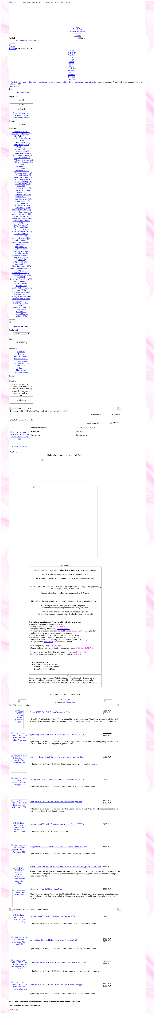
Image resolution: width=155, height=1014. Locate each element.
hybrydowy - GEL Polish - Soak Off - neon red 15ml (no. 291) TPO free (58, 824)
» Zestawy (22, 203)
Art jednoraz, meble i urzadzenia (21, 263)
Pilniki (71, 66)
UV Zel (71, 51)
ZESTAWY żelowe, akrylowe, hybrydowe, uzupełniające (21, 251)
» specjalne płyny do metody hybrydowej (21, 209)
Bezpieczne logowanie (21, 113)
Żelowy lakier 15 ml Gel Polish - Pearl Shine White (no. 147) (53, 940)
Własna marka (21, 361)
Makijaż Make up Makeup (21, 315)
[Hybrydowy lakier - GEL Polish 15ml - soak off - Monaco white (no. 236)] (19, 439)
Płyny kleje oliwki (21, 238)
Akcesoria (71, 70)
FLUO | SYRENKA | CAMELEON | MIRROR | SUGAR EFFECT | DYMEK (21, 232)
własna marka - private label (21, 222)
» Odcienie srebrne (22, 175)
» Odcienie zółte (22, 179)
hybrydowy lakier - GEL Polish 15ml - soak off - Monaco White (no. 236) (58, 847)
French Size (77, 29)
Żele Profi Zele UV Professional (21, 226)
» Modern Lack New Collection (23, 196)
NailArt (71, 62)
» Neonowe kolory (22, 188)
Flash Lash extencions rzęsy (21, 308)
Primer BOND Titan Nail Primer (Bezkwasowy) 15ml (50, 712)
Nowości (77, 33)
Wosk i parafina (21, 294)
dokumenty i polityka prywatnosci (21, 364)
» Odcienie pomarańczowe (21, 170)
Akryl (71, 59)
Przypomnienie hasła (21, 117)
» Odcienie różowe (23, 173)
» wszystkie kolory (22, 199)
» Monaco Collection (22, 149)
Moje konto (14, 86)
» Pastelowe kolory (23, 182)
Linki (15, 452)
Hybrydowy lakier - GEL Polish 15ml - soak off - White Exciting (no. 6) (57, 985)
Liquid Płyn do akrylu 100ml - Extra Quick (46, 889)
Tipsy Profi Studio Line (21, 279)
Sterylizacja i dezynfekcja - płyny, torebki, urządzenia (21, 244)
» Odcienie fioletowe (23, 162)
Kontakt (77, 36)
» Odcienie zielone (23, 177)
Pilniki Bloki (21, 281)
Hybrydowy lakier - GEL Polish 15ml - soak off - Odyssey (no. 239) (56, 802)
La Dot (21, 312)
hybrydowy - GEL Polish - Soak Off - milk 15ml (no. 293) (52, 916)
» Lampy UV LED (22, 205)
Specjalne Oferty (21, 240)
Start (77, 27)
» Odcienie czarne (23, 158)
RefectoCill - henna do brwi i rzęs (21, 269)
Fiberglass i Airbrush (21, 296)
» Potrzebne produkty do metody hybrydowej (22, 213)
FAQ (21, 368)
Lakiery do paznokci (21, 292)
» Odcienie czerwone (23, 160)
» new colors (22, 151)
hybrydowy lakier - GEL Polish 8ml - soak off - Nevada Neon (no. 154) (57, 779)
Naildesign (80, 431)
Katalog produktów (77, 31)
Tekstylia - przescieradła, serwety (21, 300)
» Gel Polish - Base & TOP (22, 139)
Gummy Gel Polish (21, 132)
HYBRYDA (71, 53)
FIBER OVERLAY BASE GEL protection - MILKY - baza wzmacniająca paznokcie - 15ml (65, 867)
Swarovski (71, 79)
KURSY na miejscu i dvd (21, 304)
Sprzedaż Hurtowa (21, 359)
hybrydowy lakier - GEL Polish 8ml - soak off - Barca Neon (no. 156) (56, 757)
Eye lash (71, 77)
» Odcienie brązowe (22, 155)
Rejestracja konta (21, 115)
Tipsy (71, 57)
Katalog (14, 82)
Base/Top (71, 55)
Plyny (71, 64)
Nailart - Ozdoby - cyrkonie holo (21, 289)
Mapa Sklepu (21, 370)
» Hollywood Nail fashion (23, 191)
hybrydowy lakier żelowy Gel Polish (33, 82)
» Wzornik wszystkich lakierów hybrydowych (21, 217)
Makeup (71, 75)
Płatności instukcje (21, 356)
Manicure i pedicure (21, 255)
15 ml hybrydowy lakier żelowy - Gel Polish (66, 82)
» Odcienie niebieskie (21, 165)
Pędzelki (21, 286)
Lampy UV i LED (21, 273)
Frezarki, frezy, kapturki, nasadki (21, 276)
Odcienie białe (90, 82)
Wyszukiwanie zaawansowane (27, 40)
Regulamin (21, 352)
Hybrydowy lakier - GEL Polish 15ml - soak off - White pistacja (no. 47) (57, 962)
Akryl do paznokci (21, 266)
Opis (11, 452)
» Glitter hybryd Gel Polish (23, 185)
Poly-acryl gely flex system (21, 258)
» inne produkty (22, 201)
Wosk (71, 72)
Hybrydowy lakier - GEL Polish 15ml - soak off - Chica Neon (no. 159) (57, 734)
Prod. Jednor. (71, 68)
